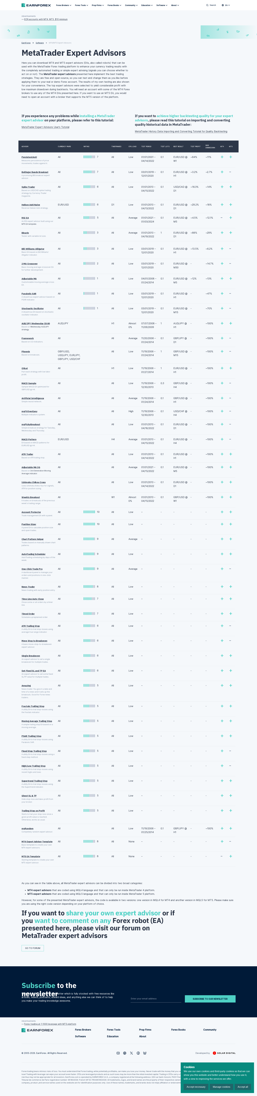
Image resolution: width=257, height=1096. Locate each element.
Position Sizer (29, 524)
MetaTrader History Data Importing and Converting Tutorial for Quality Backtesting (181, 131)
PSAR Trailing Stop (31, 736)
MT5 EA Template (31, 856)
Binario (25, 232)
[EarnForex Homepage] (36, 5)
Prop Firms (97, 5)
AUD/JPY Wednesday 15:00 (36, 323)
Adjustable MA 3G (31, 467)
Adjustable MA (29, 278)
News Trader (28, 586)
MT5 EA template (29, 224)
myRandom (27, 828)
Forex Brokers (62, 5)
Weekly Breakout (31, 497)
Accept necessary (196, 1087)
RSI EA (25, 217)
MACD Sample (29, 383)
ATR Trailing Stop (31, 626)
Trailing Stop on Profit (33, 810)
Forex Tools (80, 5)
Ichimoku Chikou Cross (34, 482)
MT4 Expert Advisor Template (37, 841)
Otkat (25, 368)
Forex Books (113, 5)
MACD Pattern (29, 439)
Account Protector (31, 512)
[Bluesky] (144, 1053)
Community (130, 5)
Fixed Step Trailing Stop (34, 751)
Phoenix (26, 351)
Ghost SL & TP (29, 795)
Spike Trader (28, 187)
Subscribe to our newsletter (210, 999)
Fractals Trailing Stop (33, 706)
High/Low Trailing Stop (33, 765)
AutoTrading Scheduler (34, 554)
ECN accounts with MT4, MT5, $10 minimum (46, 19)
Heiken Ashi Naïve (31, 204)
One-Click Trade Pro (32, 569)
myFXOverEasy (29, 411)
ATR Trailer (27, 454)
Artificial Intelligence (33, 398)
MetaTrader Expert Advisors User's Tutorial (45, 127)
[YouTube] (118, 1053)
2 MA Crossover (30, 263)
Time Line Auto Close (33, 598)
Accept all (243, 1087)
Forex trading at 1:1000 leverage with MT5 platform (50, 1024)
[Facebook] (138, 1053)
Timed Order (28, 613)
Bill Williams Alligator (33, 248)
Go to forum (32, 948)
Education (145, 5)
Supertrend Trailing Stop (34, 780)
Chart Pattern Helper (33, 539)
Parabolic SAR (29, 293)
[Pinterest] (124, 1053)
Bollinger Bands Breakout (35, 172)
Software (160, 5)
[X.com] (131, 1053)
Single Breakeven (31, 655)
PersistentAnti (29, 157)
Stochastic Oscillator (33, 308)
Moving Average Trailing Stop (37, 721)
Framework (28, 338)
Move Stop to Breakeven (34, 640)
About (174, 5)
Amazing (26, 685)
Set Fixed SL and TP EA (34, 670)
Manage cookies (221, 1087)
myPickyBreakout (31, 424)
